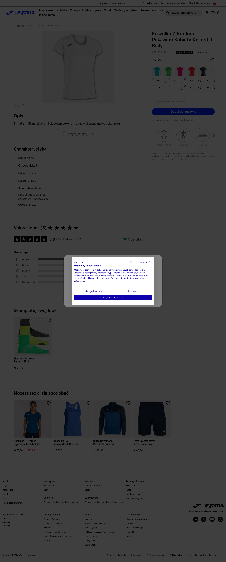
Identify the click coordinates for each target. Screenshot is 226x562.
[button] (79, 262)
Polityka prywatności (141, 262)
